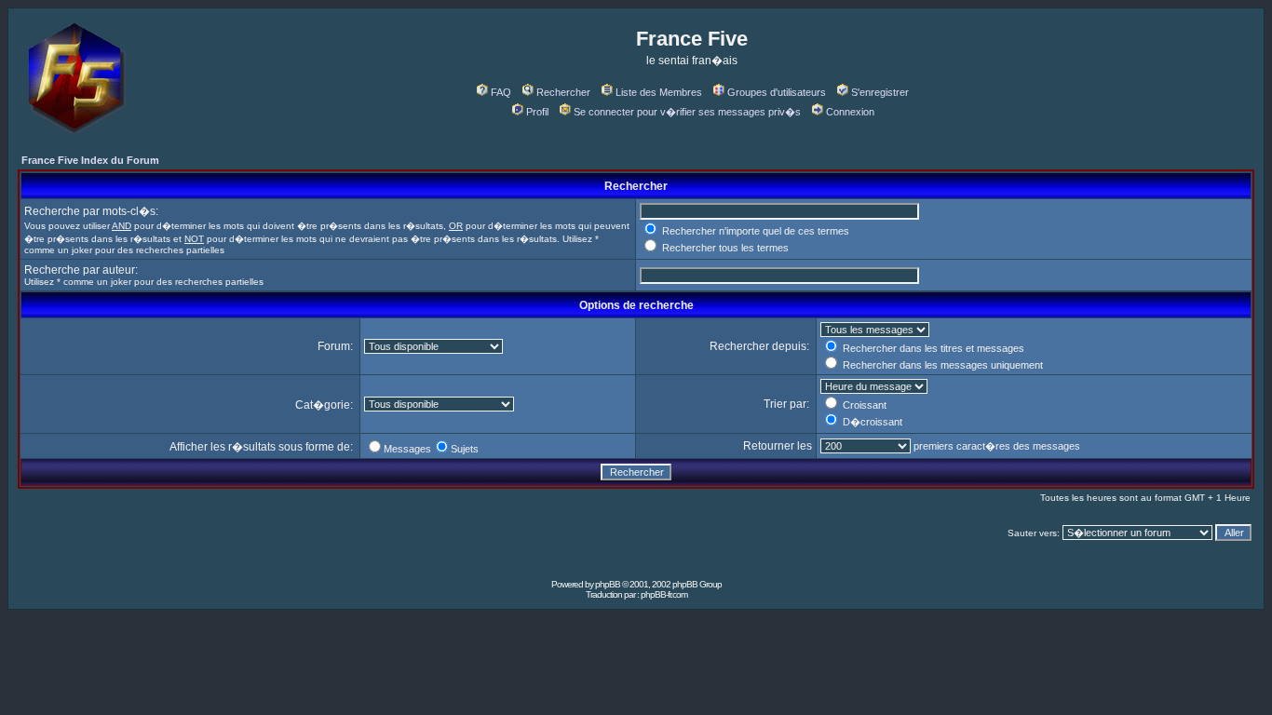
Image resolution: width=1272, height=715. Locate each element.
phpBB (607, 584)
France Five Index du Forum (90, 160)
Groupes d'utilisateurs (776, 92)
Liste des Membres (659, 92)
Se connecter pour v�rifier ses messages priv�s (687, 111)
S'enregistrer (880, 92)
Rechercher (563, 92)
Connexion (850, 111)
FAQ (501, 92)
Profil (537, 111)
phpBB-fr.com (664, 594)
